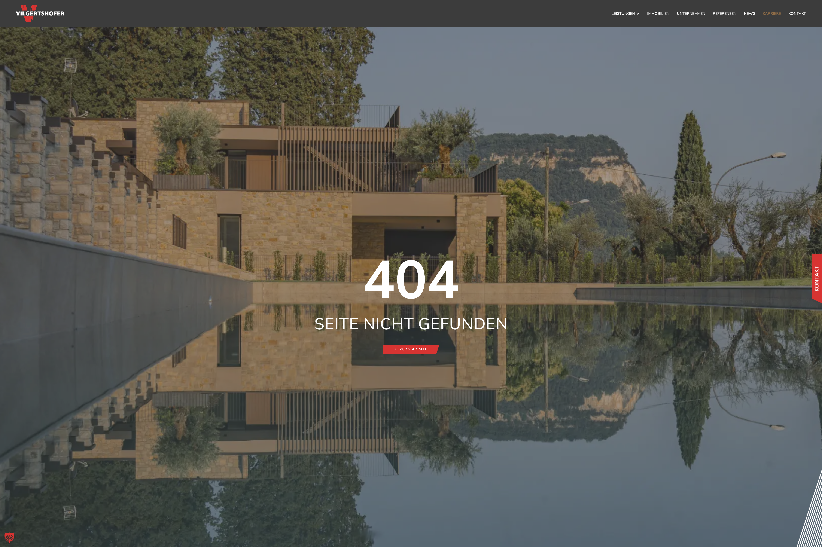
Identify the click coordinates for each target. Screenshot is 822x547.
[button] (9, 537)
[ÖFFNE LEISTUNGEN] (638, 13)
